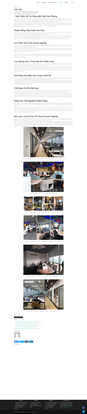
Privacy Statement (29, 412)
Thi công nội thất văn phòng (18, 317)
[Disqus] (43, 357)
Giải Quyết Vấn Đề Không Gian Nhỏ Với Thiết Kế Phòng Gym (25, 328)
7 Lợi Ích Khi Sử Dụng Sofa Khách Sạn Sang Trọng (23, 327)
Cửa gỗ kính (23, 412)
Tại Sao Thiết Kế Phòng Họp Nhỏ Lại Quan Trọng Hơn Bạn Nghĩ (26, 325)
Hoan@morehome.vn (66, 407)
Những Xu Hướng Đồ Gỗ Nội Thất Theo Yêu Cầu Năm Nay (25, 322)
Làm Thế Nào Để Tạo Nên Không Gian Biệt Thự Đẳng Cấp (25, 324)
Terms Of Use (35, 412)
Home (16, 6)
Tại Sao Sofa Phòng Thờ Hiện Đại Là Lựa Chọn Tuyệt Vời (25, 321)
